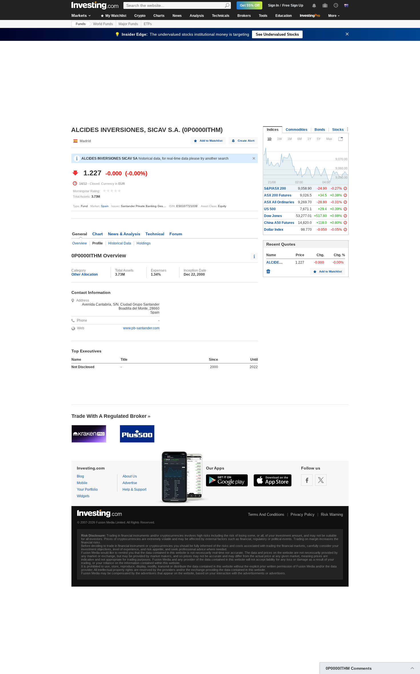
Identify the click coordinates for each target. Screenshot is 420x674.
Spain (105, 206)
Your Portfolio (87, 490)
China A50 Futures (279, 223)
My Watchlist (115, 16)
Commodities (296, 130)
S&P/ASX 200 (275, 188)
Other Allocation (84, 274)
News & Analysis (124, 234)
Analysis (197, 16)
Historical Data (119, 243)
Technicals (220, 16)
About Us (130, 476)
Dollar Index (273, 230)
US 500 (270, 209)
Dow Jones (273, 216)
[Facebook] (307, 480)
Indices (273, 130)
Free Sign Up (292, 5)
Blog (80, 476)
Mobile (82, 483)
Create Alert (246, 140)
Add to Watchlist (211, 140)
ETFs (148, 24)
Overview (79, 243)
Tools (263, 16)
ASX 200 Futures (277, 195)
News (177, 16)
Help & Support (134, 490)
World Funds (103, 24)
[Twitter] (321, 480)
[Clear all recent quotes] (268, 270)
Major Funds (128, 24)
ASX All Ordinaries (279, 202)
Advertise (130, 483)
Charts (159, 16)
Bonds (320, 130)
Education (283, 16)
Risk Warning (332, 514)
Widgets (83, 496)
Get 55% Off (249, 5)
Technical (154, 234)
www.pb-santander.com (141, 328)
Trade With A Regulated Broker (109, 416)
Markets (79, 15)
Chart (97, 234)
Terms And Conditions (266, 514)
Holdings (144, 243)
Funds (81, 24)
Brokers (244, 16)
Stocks (338, 130)
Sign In (273, 5)
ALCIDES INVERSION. (284, 262)
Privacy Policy (303, 514)
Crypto (139, 16)
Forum (175, 234)
